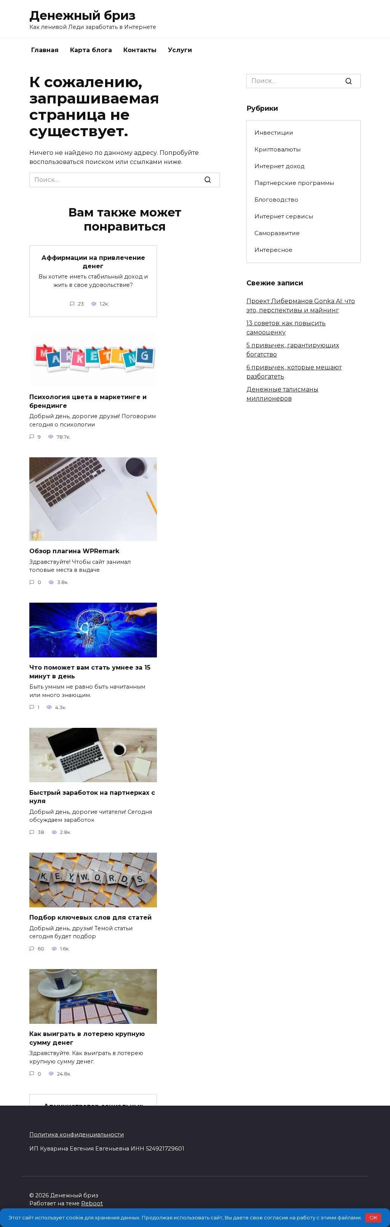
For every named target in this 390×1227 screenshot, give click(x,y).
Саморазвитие (277, 233)
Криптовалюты (277, 149)
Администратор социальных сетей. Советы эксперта (93, 1110)
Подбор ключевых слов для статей (90, 917)
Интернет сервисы (283, 216)
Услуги (180, 50)
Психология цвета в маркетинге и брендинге (88, 401)
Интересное (273, 249)
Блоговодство (276, 199)
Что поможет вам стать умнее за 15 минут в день (89, 672)
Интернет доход (279, 166)
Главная (45, 50)
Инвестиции (273, 132)
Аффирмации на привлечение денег (93, 261)
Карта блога (91, 50)
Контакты (140, 50)
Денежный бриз (82, 15)
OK (373, 1217)
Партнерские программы (294, 182)
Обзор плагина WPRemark (74, 551)
